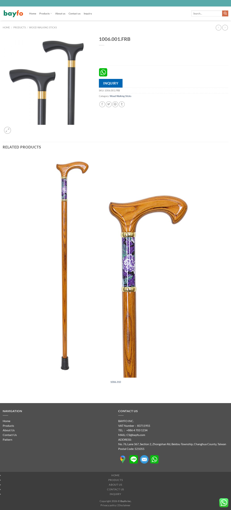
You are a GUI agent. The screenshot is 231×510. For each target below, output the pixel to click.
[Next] (16, 128)
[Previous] (4, 396)
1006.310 (115, 381)
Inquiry (88, 13)
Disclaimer (124, 505)
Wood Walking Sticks (43, 27)
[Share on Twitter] (109, 104)
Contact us (74, 13)
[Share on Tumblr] (122, 104)
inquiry (110, 83)
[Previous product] (225, 27)
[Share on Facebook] (102, 104)
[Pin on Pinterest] (115, 104)
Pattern (7, 439)
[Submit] (225, 13)
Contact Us (10, 434)
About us (60, 13)
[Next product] (218, 27)
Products (44, 13)
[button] (7, 130)
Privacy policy (108, 505)
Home (32, 13)
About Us (9, 430)
